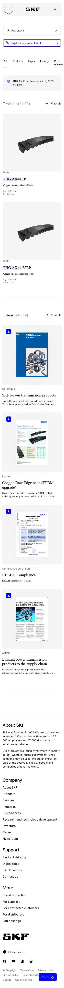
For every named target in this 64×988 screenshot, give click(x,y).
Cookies (7, 979)
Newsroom (10, 838)
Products (9, 794)
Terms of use (27, 970)
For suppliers (11, 901)
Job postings (12, 921)
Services (8, 800)
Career (7, 832)
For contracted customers (21, 908)
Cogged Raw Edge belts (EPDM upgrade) (27, 485)
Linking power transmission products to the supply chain (24, 661)
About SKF (10, 787)
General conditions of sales (36, 975)
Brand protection (14, 895)
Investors (9, 826)
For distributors (13, 914)
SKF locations (12, 870)
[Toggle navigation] (8, 9)
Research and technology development (30, 819)
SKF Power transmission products (29, 395)
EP (14, 179)
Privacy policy (45, 970)
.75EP (17, 268)
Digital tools (11, 863)
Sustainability (12, 813)
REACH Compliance (19, 575)
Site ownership (11, 975)
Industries (9, 806)
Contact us (10, 876)
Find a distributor (14, 857)
